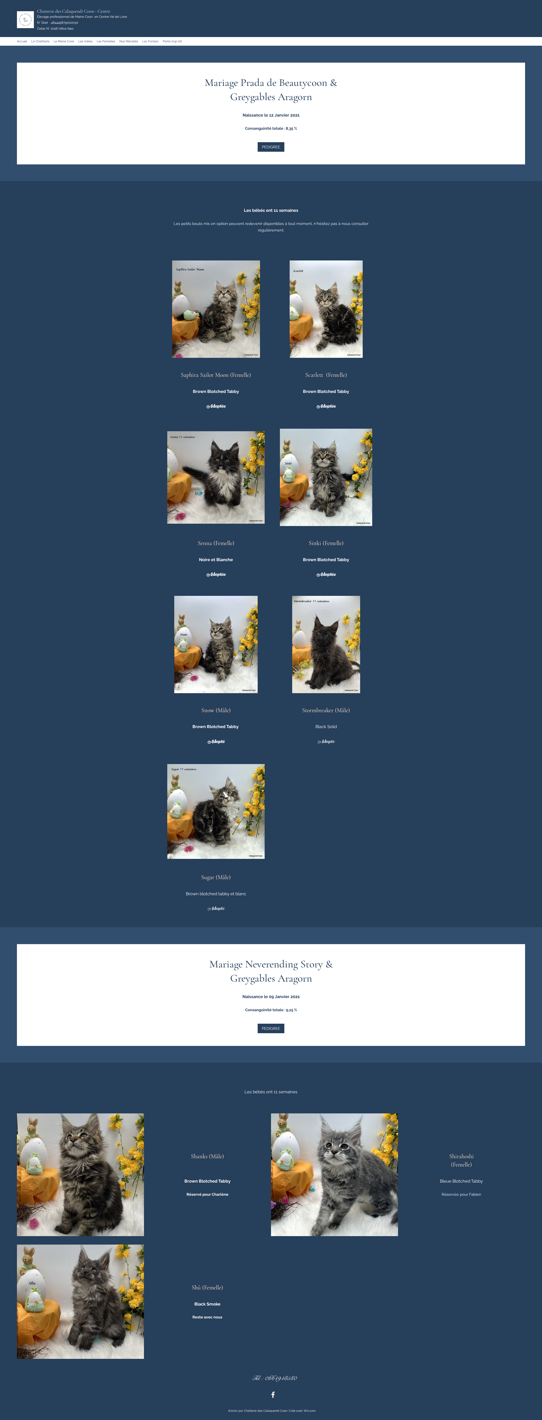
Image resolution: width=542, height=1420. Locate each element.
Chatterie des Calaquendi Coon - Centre (73, 11)
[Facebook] (273, 1395)
